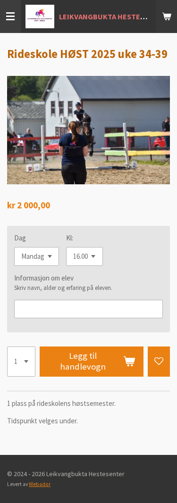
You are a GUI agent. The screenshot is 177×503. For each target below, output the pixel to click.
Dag (20, 237)
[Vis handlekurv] (166, 16)
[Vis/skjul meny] (10, 16)
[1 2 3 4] (21, 361)
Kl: (69, 237)
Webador (40, 484)
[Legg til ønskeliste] (159, 361)
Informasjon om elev (44, 277)
